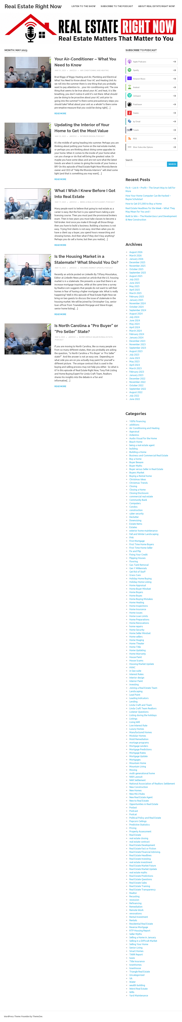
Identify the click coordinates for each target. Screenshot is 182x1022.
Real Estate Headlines (140, 855)
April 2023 (134, 365)
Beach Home (135, 442)
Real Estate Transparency (142, 889)
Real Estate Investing (140, 859)
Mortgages (135, 759)
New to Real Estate (139, 800)
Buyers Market (136, 472)
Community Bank (138, 500)
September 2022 (137, 389)
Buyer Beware (136, 462)
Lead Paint (134, 694)
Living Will (134, 722)
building (133, 448)
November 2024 (137, 303)
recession (134, 900)
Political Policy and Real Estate (145, 817)
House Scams (136, 660)
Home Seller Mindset (140, 633)
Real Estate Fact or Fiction (142, 848)
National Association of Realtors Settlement (152, 783)
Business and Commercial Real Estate (148, 455)
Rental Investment (138, 917)
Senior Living (135, 947)
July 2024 (134, 317)
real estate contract (139, 841)
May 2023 (134, 361)
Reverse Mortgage (138, 927)
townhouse (135, 968)
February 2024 (136, 334)
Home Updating (137, 650)
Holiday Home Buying (140, 578)
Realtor (133, 893)
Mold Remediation (138, 739)
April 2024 (134, 327)
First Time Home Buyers (141, 544)
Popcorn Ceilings (138, 821)
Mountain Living (137, 766)
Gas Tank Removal (139, 565)
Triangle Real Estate (139, 971)
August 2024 (135, 313)
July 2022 (134, 395)
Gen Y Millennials (138, 568)
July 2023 (134, 354)
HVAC (132, 667)
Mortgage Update (138, 756)
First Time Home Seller (141, 547)
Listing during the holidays (143, 715)
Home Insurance (137, 609)
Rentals (133, 920)
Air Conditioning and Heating (94, 70)
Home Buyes (135, 595)
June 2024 (134, 320)
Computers (135, 503)
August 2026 (135, 252)
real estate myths (138, 872)
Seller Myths (135, 934)
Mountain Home (137, 763)
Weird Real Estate (138, 988)
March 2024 (135, 330)
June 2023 (134, 358)
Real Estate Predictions (141, 876)
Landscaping (135, 691)
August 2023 (135, 351)
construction (136, 510)
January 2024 (136, 337)
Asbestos (134, 435)
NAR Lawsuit (135, 776)
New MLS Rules (137, 794)
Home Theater (136, 643)
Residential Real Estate (141, 923)
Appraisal (134, 431)
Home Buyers (136, 592)
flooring (133, 561)
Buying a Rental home (140, 476)
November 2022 (137, 382)
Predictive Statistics (139, 824)
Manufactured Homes (140, 732)
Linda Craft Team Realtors (143, 708)
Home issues (135, 612)
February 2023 (136, 371)
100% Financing (137, 421)
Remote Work (136, 910)
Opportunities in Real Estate (143, 804)
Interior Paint (136, 681)
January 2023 (136, 375)
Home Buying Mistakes (141, 599)
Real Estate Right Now (33, 6)
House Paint (135, 657)
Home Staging (136, 640)
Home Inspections (138, 606)
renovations (135, 913)
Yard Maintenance (138, 995)
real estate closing (138, 838)
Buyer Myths (135, 465)
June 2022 (134, 399)
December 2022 (137, 378)
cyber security (136, 513)
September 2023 (137, 348)
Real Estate (135, 835)
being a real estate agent (92, 202)
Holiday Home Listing (140, 582)
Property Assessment (140, 831)
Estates (133, 527)
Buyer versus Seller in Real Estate (95, 337)
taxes (132, 958)
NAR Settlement (137, 780)
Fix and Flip (135, 551)
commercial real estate (141, 496)
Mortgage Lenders (138, 746)
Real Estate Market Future (142, 865)
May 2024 (134, 324)
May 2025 (134, 286)
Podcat (133, 814)
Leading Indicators (139, 698)
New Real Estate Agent (141, 797)
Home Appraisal (137, 585)
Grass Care (135, 575)
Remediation (135, 906)
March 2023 (135, 368)
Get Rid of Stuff (137, 571)
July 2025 (134, 279)
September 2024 (137, 310)
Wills (131, 992)
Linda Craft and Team (140, 705)
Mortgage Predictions (140, 749)
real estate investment (140, 862)
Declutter (134, 517)
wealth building (137, 985)
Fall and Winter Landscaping (143, 534)
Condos (133, 506)
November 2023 (137, 344)
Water (132, 982)
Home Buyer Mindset (140, 588)
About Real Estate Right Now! (156, 6)
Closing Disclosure (138, 493)
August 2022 (135, 392)
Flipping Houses (137, 558)
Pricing (132, 828)
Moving (133, 770)
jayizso (73, 70)
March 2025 (135, 293)
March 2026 (135, 255)
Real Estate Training (139, 886)
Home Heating (136, 602)
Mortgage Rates (137, 753)
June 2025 (134, 283)
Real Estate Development (142, 845)
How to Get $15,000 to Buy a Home (144, 203)
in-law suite (135, 671)
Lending (133, 701)
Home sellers (136, 636)
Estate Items (135, 524)
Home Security (136, 629)
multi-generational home (142, 773)
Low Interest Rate (138, 725)
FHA (131, 537)
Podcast (100, 136)
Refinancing (135, 903)
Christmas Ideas (137, 479)
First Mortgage (137, 541)
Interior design (87, 136)
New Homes (135, 790)
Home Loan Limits (138, 616)
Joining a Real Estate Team (143, 688)
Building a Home (137, 452)
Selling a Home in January (142, 937)
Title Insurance (137, 961)
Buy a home (135, 459)
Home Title (135, 647)
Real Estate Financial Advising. (145, 852)
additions (134, 424)
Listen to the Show (84, 6)
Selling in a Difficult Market (143, 941)
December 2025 (137, 262)
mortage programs (139, 742)
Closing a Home (137, 489)
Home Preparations (139, 619)
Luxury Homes (136, 729)
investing (134, 684)
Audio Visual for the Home (143, 438)
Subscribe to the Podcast (117, 6)
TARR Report (136, 954)
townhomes (135, 964)
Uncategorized (136, 975)
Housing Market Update (92, 268)
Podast (133, 807)
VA (130, 978)
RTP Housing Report (139, 930)
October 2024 (136, 306)
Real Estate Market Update (143, 869)
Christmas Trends (138, 483)
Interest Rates (136, 674)
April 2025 (134, 289)
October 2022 (136, 385)
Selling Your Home (138, 944)
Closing (133, 486)
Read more (60, 113)
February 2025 (136, 296)
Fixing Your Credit (138, 554)
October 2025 (136, 269)
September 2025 (137, 272)
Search (129, 160)
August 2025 (135, 276)
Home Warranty (137, 653)
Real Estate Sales (138, 882)
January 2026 (136, 259)
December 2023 (137, 341)
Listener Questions (139, 712)
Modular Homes (137, 735)
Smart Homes (136, 951)
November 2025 (137, 265)
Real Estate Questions (140, 879)
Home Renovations (139, 623)
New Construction (138, 787)
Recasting (134, 896)
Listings (133, 718)
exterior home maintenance (143, 530)
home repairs (136, 626)
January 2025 (136, 300)
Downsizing (135, 520)
